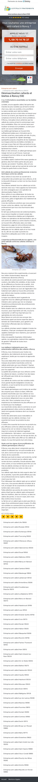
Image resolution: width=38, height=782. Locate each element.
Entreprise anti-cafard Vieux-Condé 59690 (18, 754)
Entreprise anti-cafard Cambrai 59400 (17, 568)
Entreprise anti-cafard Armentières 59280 (18, 582)
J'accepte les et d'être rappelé (20, 63)
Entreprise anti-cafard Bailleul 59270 (16, 666)
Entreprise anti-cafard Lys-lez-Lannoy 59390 (19, 698)
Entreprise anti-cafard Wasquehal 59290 (17, 633)
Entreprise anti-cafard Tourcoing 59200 (17, 536)
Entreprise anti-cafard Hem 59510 (15, 649)
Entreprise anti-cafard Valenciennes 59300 (18, 548)
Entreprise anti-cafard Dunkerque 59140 (17, 532)
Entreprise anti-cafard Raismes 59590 (17, 703)
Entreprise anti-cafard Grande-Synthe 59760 (19, 615)
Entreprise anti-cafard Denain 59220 (16, 624)
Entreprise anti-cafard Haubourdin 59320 (18, 670)
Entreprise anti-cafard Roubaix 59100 (16, 527)
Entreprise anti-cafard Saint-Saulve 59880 (18, 749)
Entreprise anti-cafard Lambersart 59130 (18, 578)
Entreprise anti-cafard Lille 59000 (15, 522)
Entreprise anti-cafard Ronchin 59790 (16, 638)
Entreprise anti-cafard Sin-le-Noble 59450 (18, 661)
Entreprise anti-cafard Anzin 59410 (16, 689)
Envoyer (19, 68)
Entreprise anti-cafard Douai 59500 (16, 552)
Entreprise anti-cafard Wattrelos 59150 (17, 557)
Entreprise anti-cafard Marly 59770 (16, 733)
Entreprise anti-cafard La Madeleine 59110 (18, 594)
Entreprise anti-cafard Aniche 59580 (16, 765)
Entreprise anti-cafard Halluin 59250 (16, 629)
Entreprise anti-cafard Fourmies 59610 (17, 707)
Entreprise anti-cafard (9, 88)
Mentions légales (14, 779)
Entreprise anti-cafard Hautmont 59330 (17, 679)
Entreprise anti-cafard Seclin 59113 (16, 721)
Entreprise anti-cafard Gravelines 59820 (17, 737)
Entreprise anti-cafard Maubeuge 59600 (17, 573)
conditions (19, 63)
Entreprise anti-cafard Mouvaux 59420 (17, 684)
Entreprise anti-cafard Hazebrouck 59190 (18, 605)
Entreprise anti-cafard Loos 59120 (15, 610)
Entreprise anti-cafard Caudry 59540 (16, 675)
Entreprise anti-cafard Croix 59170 (15, 619)
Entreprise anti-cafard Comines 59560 (17, 717)
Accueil (4, 779)
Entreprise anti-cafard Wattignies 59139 (17, 693)
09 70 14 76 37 (20, 39)
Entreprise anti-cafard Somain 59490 (16, 712)
